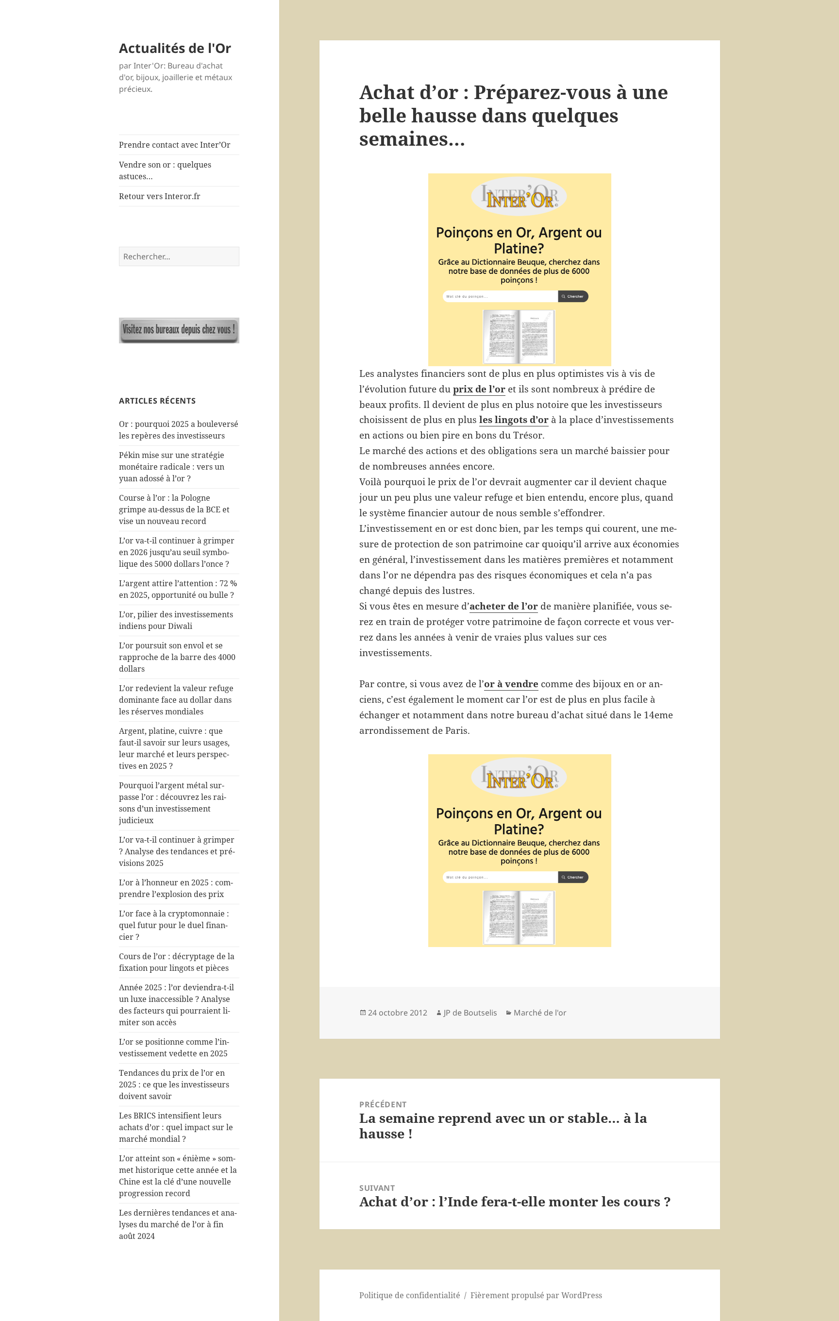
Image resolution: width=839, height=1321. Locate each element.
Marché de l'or (540, 1012)
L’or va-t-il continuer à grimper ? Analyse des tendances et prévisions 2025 (177, 851)
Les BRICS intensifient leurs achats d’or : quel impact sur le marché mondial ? (176, 1127)
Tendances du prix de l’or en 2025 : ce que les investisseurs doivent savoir (174, 1084)
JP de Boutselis (470, 1012)
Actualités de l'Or (175, 48)
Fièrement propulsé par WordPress (536, 1295)
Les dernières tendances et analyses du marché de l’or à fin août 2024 (178, 1224)
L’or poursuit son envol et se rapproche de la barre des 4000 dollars (177, 657)
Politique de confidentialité (409, 1295)
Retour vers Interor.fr (160, 196)
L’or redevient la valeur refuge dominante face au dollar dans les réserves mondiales (176, 700)
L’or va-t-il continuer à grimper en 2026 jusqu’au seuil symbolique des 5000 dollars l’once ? (177, 552)
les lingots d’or (514, 419)
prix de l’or (479, 389)
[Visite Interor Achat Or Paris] (179, 330)
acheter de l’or (504, 606)
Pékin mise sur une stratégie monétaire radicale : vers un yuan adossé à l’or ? (171, 467)
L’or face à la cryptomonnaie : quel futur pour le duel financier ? (174, 925)
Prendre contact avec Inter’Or (175, 144)
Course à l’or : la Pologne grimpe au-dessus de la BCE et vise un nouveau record (174, 509)
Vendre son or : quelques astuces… (165, 170)
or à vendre (511, 683)
